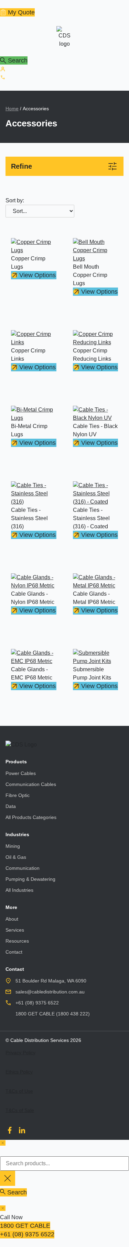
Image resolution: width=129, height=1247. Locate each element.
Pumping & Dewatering (30, 879)
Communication (23, 868)
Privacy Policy (20, 1052)
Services (15, 930)
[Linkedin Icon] (22, 1130)
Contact (14, 952)
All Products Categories (31, 817)
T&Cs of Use (19, 1091)
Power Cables (21, 773)
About (12, 919)
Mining (13, 846)
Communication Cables (31, 784)
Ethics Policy (19, 1072)
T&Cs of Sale (20, 1110)
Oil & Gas (16, 857)
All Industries (19, 890)
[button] (64, 166)
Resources (17, 941)
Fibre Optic (18, 795)
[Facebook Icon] (10, 1130)
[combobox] (64, 1163)
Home (12, 108)
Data (11, 806)
